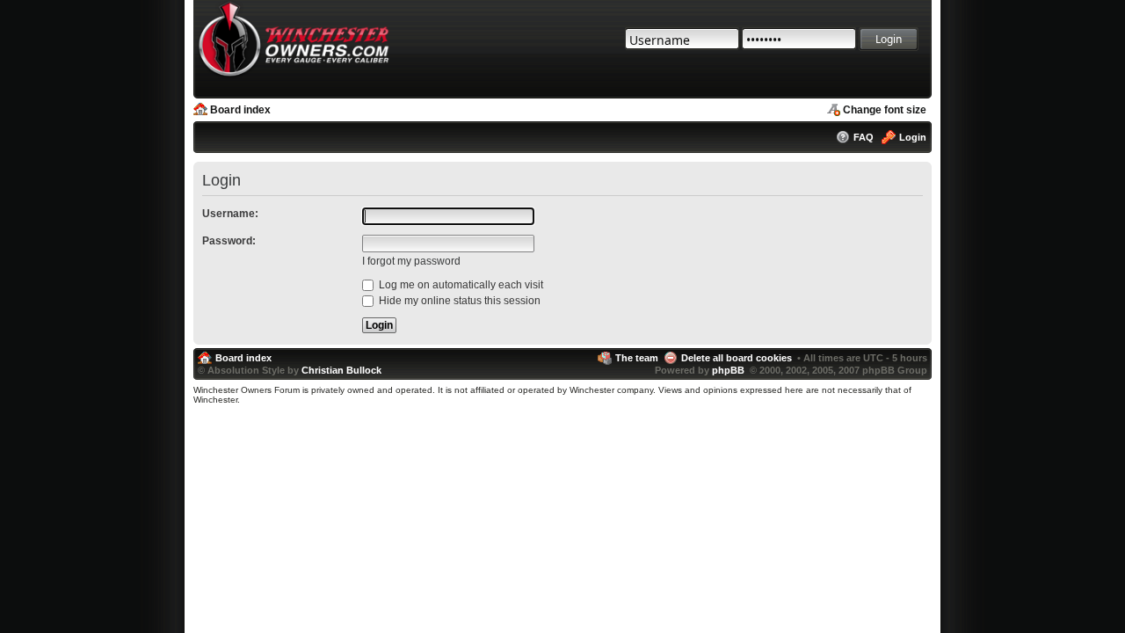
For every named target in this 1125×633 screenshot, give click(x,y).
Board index (240, 110)
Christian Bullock (341, 370)
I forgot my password (411, 261)
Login (912, 137)
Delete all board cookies (736, 358)
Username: (230, 213)
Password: (229, 241)
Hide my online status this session (458, 301)
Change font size (884, 110)
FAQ (863, 137)
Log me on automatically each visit (459, 285)
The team (636, 358)
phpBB (728, 370)
